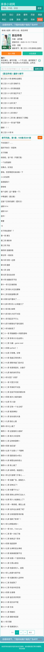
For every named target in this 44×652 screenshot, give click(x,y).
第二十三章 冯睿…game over (12, 343)
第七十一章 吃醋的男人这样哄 (12, 577)
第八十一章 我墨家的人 (9, 626)
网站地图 (22, 648)
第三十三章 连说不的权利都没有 (13, 392)
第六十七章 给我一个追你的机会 (13, 558)
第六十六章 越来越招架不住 (11, 553)
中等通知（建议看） (8, 196)
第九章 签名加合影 (8, 274)
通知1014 (4, 206)
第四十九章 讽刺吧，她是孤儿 (12, 470)
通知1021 (4, 211)
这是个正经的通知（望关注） (12, 201)
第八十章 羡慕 (6, 621)
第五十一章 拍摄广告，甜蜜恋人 (13, 480)
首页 (4, 14)
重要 (2, 221)
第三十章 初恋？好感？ (9, 377)
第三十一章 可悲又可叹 (9, 382)
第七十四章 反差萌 (8, 592)
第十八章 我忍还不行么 (9, 318)
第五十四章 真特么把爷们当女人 (13, 494)
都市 (26, 14)
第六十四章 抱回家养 (9, 543)
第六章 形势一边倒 (8, 260)
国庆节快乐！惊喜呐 (8, 147)
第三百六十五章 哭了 (9, 103)
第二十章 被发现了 (8, 328)
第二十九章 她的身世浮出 (10, 372)
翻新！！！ (5, 127)
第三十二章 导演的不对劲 (10, 387)
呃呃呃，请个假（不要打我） (12, 157)
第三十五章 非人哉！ (9, 401)
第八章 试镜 (5, 270)
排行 (26, 19)
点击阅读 (32, 53)
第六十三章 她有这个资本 (10, 538)
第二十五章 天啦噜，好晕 (10, 353)
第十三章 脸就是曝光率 (9, 294)
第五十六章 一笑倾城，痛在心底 (13, 504)
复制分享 (38, 69)
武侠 (18, 14)
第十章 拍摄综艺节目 (9, 279)
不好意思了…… (7, 142)
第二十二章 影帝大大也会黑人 (12, 338)
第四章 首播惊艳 (7, 250)
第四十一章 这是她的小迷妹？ (12, 431)
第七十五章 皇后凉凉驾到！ (11, 597)
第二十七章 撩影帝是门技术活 (12, 362)
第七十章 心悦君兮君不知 (10, 572)
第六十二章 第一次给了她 (10, 533)
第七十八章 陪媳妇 (8, 612)
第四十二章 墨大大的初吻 (10, 436)
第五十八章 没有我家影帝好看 (12, 514)
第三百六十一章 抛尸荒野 (10, 122)
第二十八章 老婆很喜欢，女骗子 (13, 367)
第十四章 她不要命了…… (10, 299)
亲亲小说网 (8, 4)
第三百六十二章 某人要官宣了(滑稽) (14, 117)
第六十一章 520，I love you (11, 529)
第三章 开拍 (5, 245)
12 (2, 226)
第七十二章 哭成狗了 (9, 582)
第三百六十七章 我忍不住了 (11, 93)
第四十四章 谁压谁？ (9, 445)
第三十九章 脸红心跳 (9, 421)
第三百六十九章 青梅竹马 (10, 83)
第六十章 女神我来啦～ (9, 524)
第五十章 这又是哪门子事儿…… (13, 475)
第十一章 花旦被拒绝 (9, 284)
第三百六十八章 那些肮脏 (10, 88)
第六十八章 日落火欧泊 (9, 563)
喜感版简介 (5, 182)
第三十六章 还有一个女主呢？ (12, 406)
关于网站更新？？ (8, 230)
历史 (33, 14)
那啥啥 (3, 186)
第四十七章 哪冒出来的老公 (11, 460)
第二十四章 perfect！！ (10, 348)
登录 (40, 19)
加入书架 (11, 53)
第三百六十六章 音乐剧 (9, 98)
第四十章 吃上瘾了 (8, 426)
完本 (33, 19)
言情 (11, 19)
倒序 (40, 137)
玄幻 (11, 14)
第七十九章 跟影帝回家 (9, 616)
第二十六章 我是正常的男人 (11, 357)
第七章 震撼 (5, 265)
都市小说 (15, 30)
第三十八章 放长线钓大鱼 (10, 416)
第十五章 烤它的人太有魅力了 (12, 304)
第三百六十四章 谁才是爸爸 (11, 108)
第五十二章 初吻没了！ (9, 485)
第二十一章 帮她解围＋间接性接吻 (14, 333)
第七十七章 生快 (7, 607)
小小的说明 (5, 177)
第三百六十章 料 (7, 132)
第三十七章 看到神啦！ (9, 411)
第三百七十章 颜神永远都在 (31, 48)
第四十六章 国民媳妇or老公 (11, 455)
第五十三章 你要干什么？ (10, 489)
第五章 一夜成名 (7, 255)
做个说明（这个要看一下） (11, 191)
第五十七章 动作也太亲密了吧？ (13, 509)
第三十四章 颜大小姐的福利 (11, 397)
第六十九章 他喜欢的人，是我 (12, 568)
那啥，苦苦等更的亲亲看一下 (12, 172)
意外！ (3, 216)
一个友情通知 (6, 162)
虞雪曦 (19, 39)
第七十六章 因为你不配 (9, 602)
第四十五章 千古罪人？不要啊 (12, 450)
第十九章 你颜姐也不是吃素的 (12, 323)
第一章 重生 (5, 235)
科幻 (4, 19)
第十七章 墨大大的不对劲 (10, 314)
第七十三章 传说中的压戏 (10, 587)
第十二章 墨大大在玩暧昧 (10, 289)
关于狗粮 (4, 152)
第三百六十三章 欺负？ (9, 113)
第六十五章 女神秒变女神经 (11, 548)
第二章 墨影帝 (6, 240)
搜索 (40, 8)
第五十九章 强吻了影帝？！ (11, 519)
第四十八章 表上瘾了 (9, 465)
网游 (40, 14)
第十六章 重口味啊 (8, 309)
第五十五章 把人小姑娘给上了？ (13, 499)
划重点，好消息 (7, 167)
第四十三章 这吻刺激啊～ (10, 441)
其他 (18, 19)
